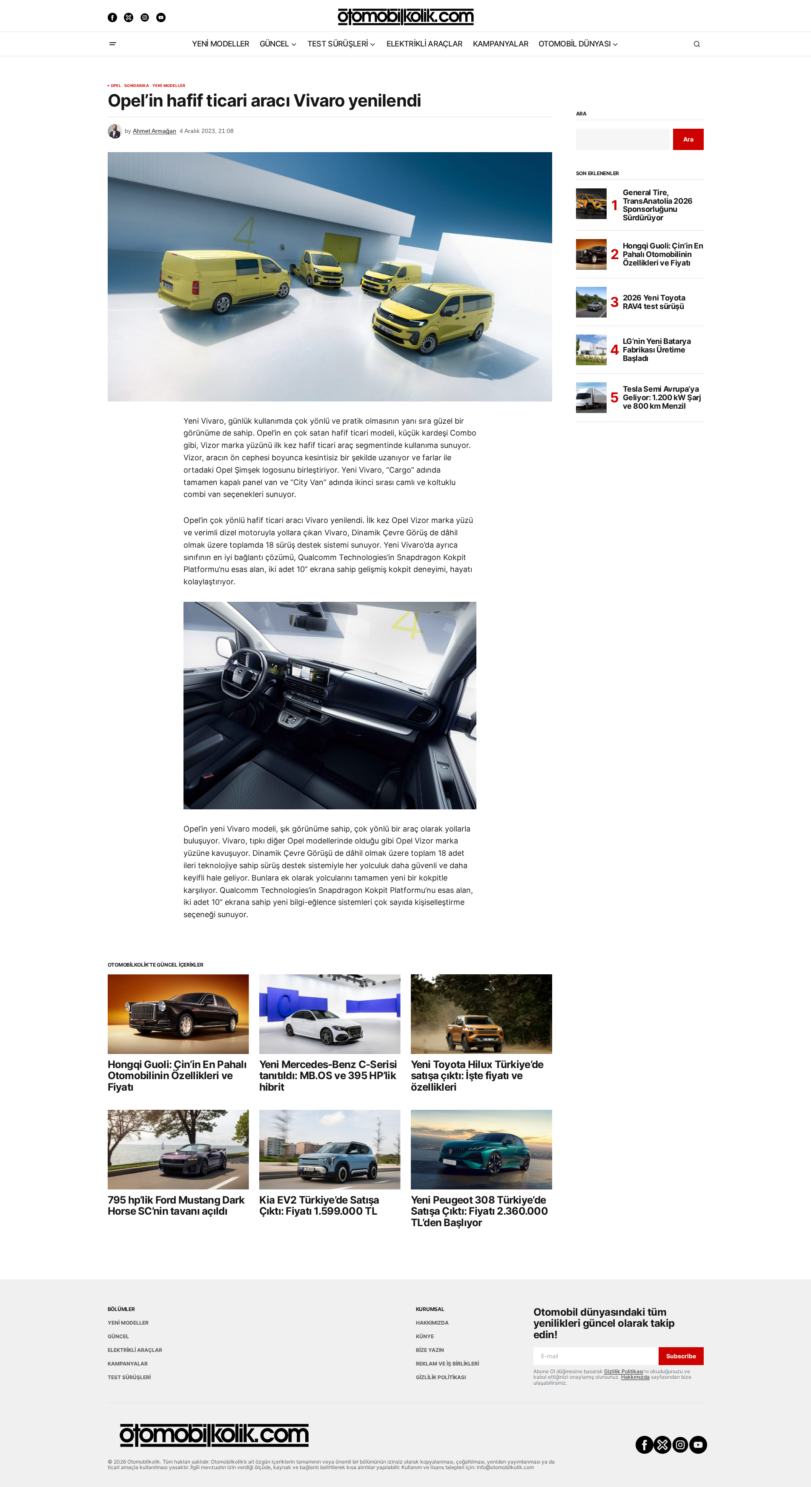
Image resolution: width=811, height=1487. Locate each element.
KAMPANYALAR (128, 1363)
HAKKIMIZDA (432, 1323)
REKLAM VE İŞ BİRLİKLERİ (447, 1363)
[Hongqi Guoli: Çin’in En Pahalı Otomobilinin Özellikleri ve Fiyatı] (178, 1014)
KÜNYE (425, 1336)
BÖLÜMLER (121, 1309)
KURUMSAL (430, 1309)
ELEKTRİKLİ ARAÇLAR (135, 1350)
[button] (113, 44)
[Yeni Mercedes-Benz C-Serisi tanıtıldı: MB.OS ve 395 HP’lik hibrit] (330, 1014)
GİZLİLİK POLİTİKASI (441, 1377)
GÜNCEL (118, 1336)
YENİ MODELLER (168, 86)
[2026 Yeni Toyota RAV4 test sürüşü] (591, 302)
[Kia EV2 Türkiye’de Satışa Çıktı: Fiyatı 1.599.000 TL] (330, 1150)
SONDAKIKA (136, 86)
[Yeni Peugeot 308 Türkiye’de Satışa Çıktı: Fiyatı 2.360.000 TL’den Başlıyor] (481, 1150)
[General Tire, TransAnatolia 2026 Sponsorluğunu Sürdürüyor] (591, 203)
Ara (581, 114)
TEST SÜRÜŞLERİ (129, 1377)
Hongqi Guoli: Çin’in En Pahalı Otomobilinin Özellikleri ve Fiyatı (663, 255)
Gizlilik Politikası (623, 1371)
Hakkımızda (635, 1377)
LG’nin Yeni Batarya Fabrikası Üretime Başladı (657, 350)
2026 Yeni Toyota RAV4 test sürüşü (654, 302)
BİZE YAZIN (430, 1350)
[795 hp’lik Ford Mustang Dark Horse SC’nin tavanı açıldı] (178, 1150)
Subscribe (681, 1356)
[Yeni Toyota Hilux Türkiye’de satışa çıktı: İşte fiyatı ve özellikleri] (481, 1014)
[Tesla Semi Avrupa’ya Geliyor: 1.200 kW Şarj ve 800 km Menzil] (591, 397)
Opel (116, 86)
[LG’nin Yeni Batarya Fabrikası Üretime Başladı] (591, 350)
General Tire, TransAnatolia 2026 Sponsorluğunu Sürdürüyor (658, 205)
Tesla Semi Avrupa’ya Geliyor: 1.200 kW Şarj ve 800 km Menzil (662, 398)
